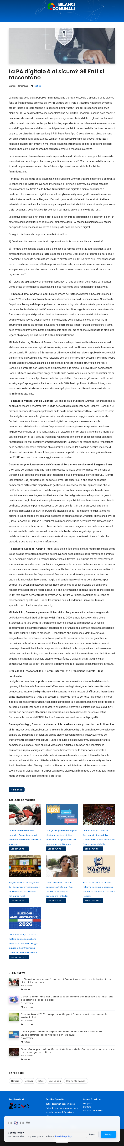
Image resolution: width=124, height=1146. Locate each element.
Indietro (18, 790)
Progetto (87, 1103)
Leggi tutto (18, 849)
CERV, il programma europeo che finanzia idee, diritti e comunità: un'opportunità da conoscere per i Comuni (61, 1033)
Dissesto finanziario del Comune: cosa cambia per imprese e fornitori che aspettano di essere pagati (67, 998)
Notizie (38, 86)
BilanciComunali (76, 1080)
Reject (92, 1134)
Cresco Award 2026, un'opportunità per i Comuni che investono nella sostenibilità (64, 1016)
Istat (41, 1080)
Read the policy (63, 1136)
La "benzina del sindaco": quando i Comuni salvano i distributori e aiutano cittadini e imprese (67, 981)
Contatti (87, 1106)
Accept (108, 1134)
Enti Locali (55, 1080)
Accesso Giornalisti (93, 1110)
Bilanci (29, 1080)
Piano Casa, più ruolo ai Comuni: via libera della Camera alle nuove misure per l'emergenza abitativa (67, 1050)
